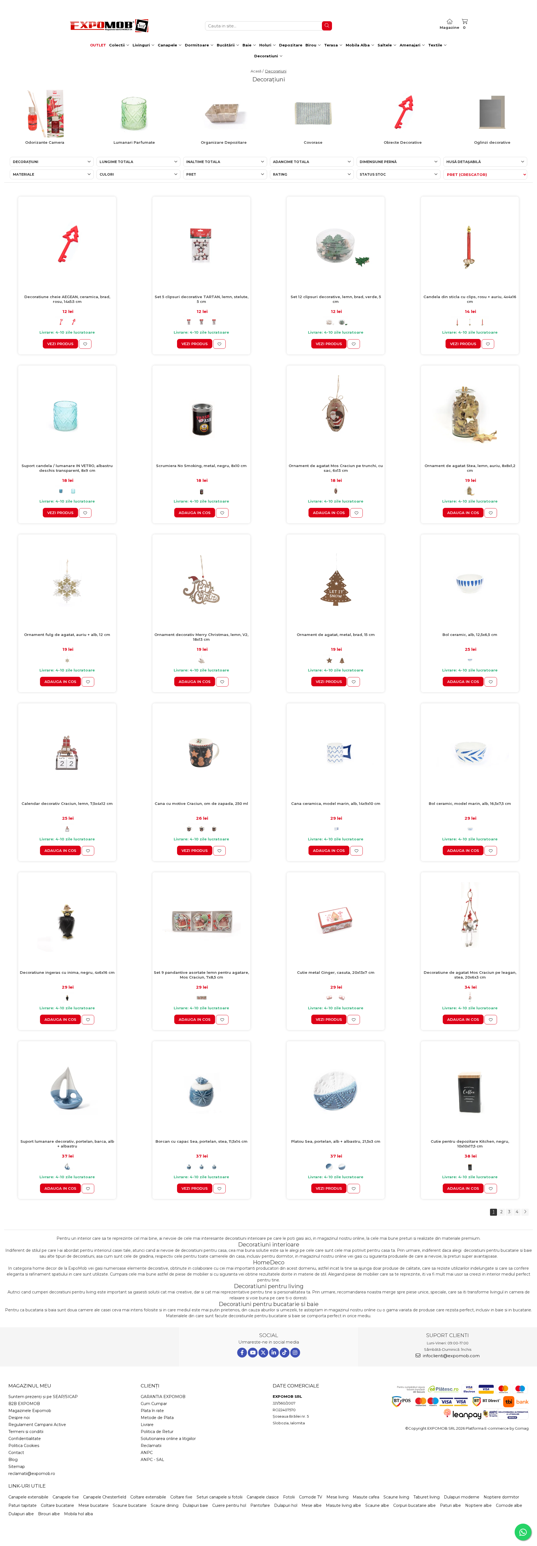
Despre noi (19, 1417)
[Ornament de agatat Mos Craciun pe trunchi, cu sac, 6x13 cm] (335, 414)
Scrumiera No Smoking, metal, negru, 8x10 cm (201, 465)
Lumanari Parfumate (134, 142)
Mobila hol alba (78, 1513)
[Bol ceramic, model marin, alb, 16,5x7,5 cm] (469, 752)
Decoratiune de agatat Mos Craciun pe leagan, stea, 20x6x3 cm (470, 974)
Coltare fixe (181, 1497)
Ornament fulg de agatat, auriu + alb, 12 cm (67, 634)
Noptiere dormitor (501, 1497)
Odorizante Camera (44, 142)
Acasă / (257, 71)
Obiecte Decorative (403, 142)
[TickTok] (284, 1353)
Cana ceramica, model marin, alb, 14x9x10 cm (335, 803)
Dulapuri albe (21, 1513)
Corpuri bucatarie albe (414, 1505)
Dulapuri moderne (461, 1497)
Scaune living (396, 1497)
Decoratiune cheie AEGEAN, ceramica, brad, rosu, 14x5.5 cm (67, 299)
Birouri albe (49, 1513)
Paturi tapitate (22, 1505)
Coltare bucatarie (57, 1505)
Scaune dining (164, 1505)
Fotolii (289, 1497)
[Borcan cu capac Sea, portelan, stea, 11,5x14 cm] (201, 1090)
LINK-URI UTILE (27, 1486)
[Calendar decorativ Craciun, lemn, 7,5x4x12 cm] (67, 752)
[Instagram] (295, 1353)
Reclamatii (151, 1445)
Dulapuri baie (195, 1505)
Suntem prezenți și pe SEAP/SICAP (43, 1396)
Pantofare (260, 1505)
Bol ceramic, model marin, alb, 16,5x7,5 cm (470, 803)
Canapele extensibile (28, 1497)
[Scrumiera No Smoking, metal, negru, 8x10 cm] (201, 414)
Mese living (337, 1497)
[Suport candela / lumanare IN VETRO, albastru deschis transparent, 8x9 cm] (67, 414)
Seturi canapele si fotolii (219, 1497)
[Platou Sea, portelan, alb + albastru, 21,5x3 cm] (335, 1090)
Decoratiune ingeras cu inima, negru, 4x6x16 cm (67, 972)
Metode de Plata (157, 1417)
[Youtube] (253, 1353)
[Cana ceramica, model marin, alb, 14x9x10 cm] (335, 752)
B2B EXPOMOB (24, 1403)
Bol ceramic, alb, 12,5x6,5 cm (469, 634)
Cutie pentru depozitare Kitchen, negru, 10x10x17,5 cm (470, 1143)
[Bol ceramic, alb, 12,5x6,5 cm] (469, 583)
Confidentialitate (24, 1438)
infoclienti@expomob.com (451, 1355)
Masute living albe (343, 1505)
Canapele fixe (66, 1497)
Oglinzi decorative (492, 142)
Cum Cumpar (154, 1403)
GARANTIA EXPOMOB (163, 1396)
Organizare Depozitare (224, 142)
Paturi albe (450, 1505)
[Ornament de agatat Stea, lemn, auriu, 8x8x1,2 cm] (469, 414)
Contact (16, 1452)
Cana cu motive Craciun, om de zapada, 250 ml (201, 803)
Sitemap (16, 1466)
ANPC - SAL (152, 1459)
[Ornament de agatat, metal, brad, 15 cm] (335, 583)
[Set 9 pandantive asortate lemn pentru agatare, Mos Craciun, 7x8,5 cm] (201, 921)
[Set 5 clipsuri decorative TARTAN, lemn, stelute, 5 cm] (201, 245)
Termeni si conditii (25, 1431)
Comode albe (509, 1505)
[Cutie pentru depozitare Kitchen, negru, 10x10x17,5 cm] (469, 1090)
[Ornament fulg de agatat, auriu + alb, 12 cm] (67, 583)
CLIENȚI (150, 1386)
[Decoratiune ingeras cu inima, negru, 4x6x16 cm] (67, 921)
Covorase (313, 142)
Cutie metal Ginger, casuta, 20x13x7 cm (336, 972)
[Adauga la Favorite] (85, 344)
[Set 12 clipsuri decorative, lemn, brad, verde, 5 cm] (335, 245)
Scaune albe (377, 1505)
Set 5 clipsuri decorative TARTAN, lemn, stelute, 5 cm (201, 299)
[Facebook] (242, 1353)
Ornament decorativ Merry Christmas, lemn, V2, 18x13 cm (201, 637)
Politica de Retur (157, 1431)
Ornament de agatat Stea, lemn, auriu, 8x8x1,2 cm (470, 468)
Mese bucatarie (93, 1505)
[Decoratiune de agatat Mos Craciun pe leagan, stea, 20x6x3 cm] (469, 921)
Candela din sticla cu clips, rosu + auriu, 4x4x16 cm (469, 299)
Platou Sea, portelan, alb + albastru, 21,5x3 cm (335, 1141)
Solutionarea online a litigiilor (168, 1438)
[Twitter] (263, 1353)
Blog (13, 1459)
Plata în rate (152, 1410)
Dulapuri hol (285, 1505)
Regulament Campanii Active (37, 1424)
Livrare (147, 1424)
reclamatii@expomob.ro (31, 1473)
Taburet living (426, 1497)
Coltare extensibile (148, 1497)
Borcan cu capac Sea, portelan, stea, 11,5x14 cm (202, 1141)
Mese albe (312, 1505)
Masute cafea (366, 1497)
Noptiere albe (478, 1505)
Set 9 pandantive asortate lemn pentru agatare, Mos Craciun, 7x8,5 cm (201, 974)
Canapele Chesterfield (104, 1497)
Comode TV (310, 1497)
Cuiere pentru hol (229, 1505)
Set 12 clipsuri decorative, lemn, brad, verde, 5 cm (336, 299)
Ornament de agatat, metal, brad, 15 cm (336, 634)
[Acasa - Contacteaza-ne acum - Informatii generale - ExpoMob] (109, 25)
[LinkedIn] (274, 1353)
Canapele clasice (263, 1497)
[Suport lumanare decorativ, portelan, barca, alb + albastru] (67, 1090)
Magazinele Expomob (29, 1410)
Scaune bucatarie (130, 1505)
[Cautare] (327, 25)
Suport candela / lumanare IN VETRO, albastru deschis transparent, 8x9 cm (67, 468)
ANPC (147, 1452)
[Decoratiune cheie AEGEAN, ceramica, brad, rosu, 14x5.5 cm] (67, 245)
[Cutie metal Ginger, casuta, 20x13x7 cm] (335, 921)
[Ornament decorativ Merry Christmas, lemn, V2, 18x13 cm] (201, 583)
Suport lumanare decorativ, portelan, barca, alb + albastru (67, 1143)
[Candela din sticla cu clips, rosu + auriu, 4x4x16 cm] (469, 245)
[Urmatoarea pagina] (525, 1212)
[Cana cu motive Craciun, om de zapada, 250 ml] (201, 752)
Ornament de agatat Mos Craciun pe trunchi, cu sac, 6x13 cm (336, 468)
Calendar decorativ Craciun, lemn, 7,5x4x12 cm (67, 803)
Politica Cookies (23, 1445)
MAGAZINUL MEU (29, 1386)
